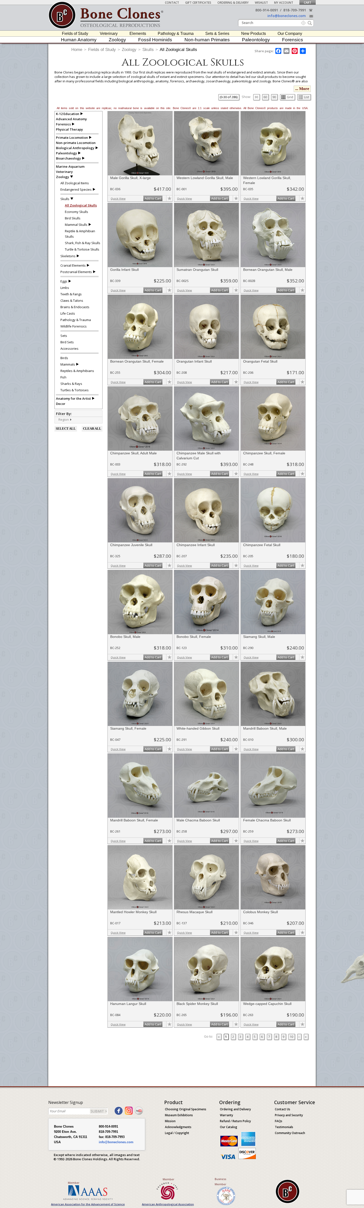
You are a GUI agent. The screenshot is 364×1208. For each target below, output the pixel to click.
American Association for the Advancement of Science (88, 1204)
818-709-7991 (294, 10)
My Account (283, 2)
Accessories (69, 348)
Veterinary (109, 33)
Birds (64, 358)
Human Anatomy (79, 39)
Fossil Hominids (155, 39)
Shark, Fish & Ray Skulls (82, 243)
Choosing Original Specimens (185, 1109)
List (306, 97)
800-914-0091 (266, 10)
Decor (60, 403)
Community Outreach (290, 1133)
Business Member (220, 1181)
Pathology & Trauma (176, 33)
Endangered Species (76, 189)
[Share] (303, 51)
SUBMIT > (99, 1111)
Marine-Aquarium (70, 166)
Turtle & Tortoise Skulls (82, 249)
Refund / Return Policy (235, 1121)
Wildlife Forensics (73, 326)
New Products (253, 33)
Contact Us (282, 1109)
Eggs (63, 281)
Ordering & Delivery (233, 2)
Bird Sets (67, 342)
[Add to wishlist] (169, 198)
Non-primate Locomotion (76, 142)
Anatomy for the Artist (73, 398)
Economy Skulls (76, 211)
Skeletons (68, 256)
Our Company (290, 33)
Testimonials (284, 1127)
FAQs (278, 1121)
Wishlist (261, 2)
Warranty (226, 1115)
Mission (170, 1121)
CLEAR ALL (92, 428)
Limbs (64, 287)
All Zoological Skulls (178, 49)
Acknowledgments (178, 1127)
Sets (63, 335)
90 (274, 97)
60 (265, 97)
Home (76, 49)
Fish (63, 377)
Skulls (148, 49)
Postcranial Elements (76, 272)
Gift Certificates (198, 2)
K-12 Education (67, 114)
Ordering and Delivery (235, 1109)
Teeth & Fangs (71, 294)
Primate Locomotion (72, 137)
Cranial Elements (73, 265)
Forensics (292, 39)
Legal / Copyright (177, 1133)
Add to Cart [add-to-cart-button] (153, 198)
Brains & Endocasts (74, 307)
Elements (138, 33)
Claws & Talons (71, 300)
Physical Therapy (69, 129)
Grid (290, 97)
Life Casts (67, 313)
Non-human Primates (207, 39)
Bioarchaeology (68, 158)
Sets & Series (217, 33)
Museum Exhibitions (179, 1115)
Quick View (118, 198)
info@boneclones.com (286, 15)
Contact (172, 2)
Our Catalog (228, 1127)
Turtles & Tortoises (74, 390)
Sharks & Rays (71, 383)
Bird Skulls (72, 218)
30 (256, 97)
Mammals (67, 364)
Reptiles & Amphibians (77, 371)
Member (73, 1183)
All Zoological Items (74, 183)
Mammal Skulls (76, 224)
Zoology (117, 39)
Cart (307, 2)
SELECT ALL (66, 428)
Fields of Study (75, 33)
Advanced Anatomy (71, 119)
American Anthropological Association (168, 1204)
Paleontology (256, 39)
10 (291, 1036)
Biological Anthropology (75, 148)
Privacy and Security (289, 1115)
